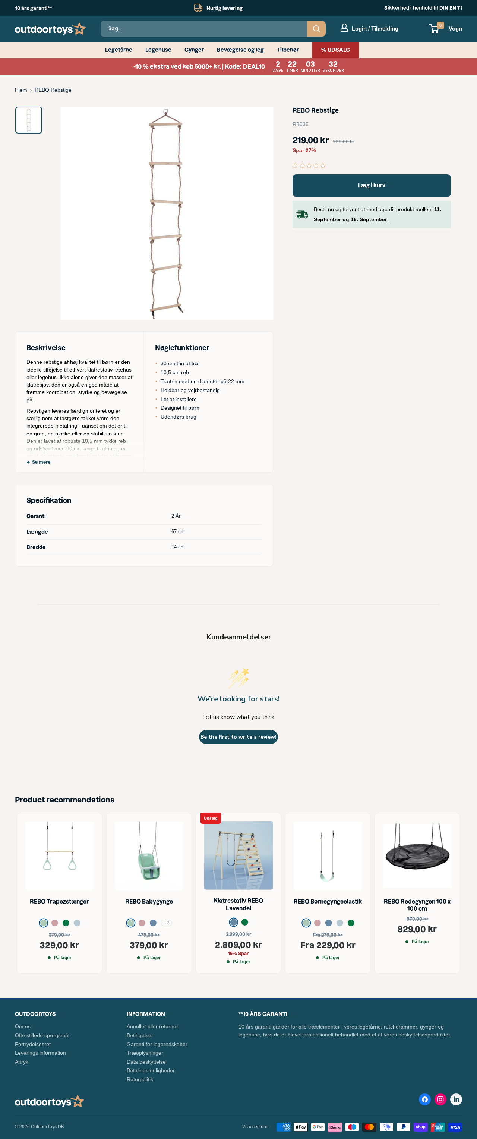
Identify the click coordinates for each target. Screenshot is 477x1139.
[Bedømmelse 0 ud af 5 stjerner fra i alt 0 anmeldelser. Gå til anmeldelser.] (311, 165)
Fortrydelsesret (33, 1044)
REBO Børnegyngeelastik (328, 901)
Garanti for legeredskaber (157, 1044)
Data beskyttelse (146, 1062)
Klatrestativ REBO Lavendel (238, 904)
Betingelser (140, 1035)
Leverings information (40, 1053)
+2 (166, 922)
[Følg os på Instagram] (440, 1100)
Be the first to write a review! (238, 737)
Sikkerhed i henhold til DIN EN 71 (423, 7)
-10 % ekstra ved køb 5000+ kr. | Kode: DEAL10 (238, 66)
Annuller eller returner (152, 1026)
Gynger (194, 50)
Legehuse (158, 50)
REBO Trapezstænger (59, 901)
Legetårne (118, 50)
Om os (23, 1026)
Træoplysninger (145, 1053)
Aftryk (21, 1062)
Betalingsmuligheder (151, 1070)
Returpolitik (140, 1079)
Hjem (21, 90)
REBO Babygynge (149, 901)
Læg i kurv (371, 185)
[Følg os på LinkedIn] (456, 1099)
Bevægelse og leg (240, 50)
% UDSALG (335, 50)
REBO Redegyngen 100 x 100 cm (417, 905)
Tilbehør (288, 50)
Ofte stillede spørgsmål (42, 1035)
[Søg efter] (316, 29)
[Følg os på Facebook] (425, 1100)
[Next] (443, 893)
